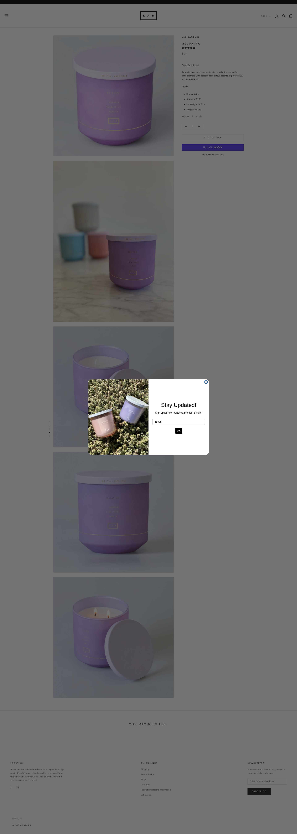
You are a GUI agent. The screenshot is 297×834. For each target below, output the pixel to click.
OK (179, 430)
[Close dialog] (206, 382)
